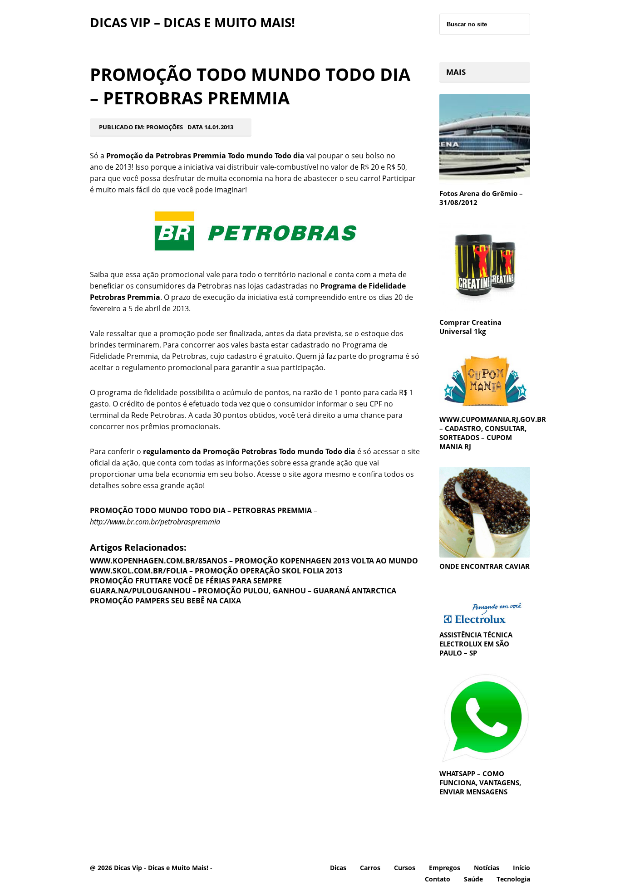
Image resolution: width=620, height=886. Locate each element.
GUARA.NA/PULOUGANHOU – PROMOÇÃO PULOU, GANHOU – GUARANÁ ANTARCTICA (243, 591)
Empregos (444, 867)
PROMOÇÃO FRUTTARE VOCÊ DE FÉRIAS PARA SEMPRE (186, 581)
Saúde (473, 879)
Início (521, 867)
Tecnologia (513, 879)
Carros (370, 867)
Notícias (486, 867)
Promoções (164, 127)
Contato (437, 879)
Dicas (338, 867)
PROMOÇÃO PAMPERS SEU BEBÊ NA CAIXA (165, 601)
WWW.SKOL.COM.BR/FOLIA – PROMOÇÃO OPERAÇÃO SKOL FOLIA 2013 (216, 571)
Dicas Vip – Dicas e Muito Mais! (192, 22)
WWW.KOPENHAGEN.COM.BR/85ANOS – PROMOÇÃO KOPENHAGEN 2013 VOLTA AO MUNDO (254, 561)
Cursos (404, 867)
